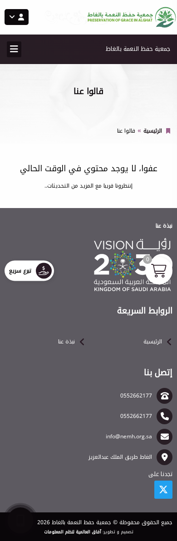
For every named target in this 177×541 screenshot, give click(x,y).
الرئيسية (152, 131)
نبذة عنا (66, 342)
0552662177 (136, 396)
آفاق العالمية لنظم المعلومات (72, 532)
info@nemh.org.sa (129, 437)
